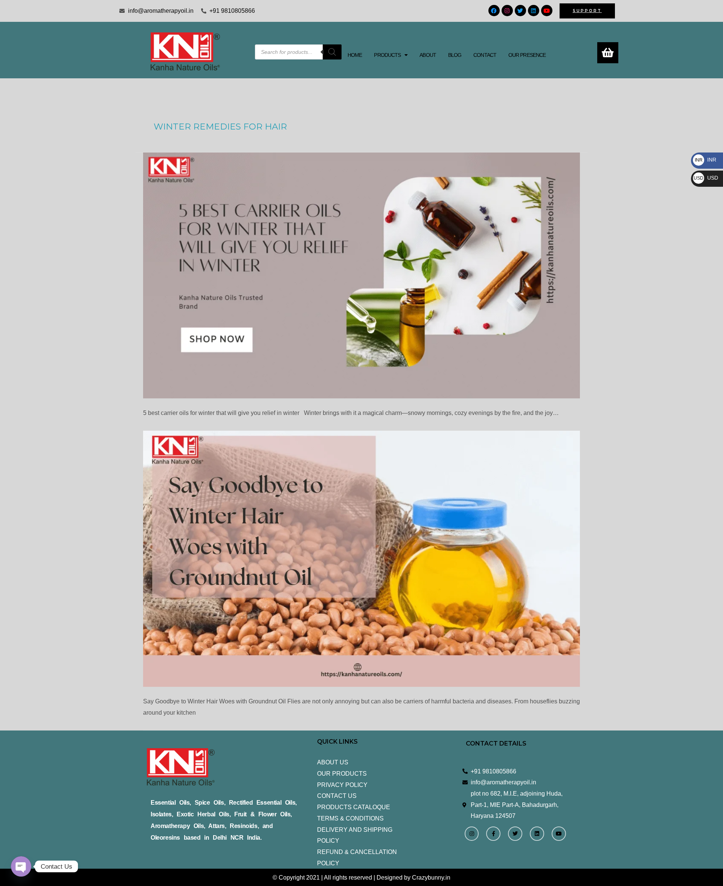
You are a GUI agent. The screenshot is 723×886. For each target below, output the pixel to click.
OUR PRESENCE (527, 55)
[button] (390, 55)
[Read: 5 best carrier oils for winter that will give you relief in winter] (361, 275)
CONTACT (484, 55)
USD (706, 178)
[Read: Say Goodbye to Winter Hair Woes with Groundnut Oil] (361, 559)
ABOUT (427, 55)
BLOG (454, 55)
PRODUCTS (387, 55)
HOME (355, 55)
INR (705, 160)
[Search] (332, 51)
